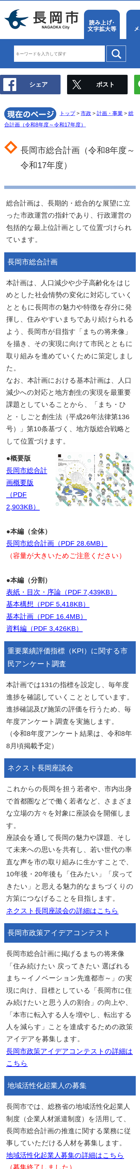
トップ (67, 113)
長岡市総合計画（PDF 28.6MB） (56, 543)
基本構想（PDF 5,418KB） (48, 604)
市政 (86, 113)
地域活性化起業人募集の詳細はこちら (65, 1155)
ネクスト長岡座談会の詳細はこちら (62, 910)
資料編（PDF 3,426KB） (44, 628)
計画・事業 (110, 113)
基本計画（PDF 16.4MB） (46, 616)
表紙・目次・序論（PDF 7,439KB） (61, 592)
